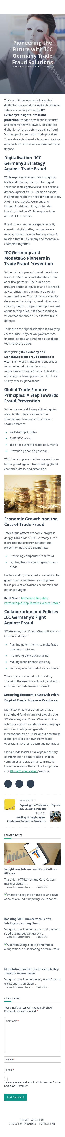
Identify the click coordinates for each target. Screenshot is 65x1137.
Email (10, 1069)
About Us (38, 1119)
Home (24, 1119)
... (26, 884)
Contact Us (47, 1123)
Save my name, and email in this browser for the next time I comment (32, 1084)
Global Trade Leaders (24, 771)
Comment (12, 1021)
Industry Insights (22, 1123)
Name (10, 1059)
